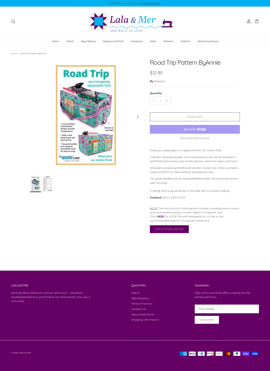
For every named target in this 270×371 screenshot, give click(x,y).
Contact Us (138, 309)
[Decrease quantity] (153, 101)
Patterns (168, 41)
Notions (185, 41)
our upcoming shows (148, 3)
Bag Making (88, 41)
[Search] (13, 21)
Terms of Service (141, 303)
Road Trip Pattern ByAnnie (33, 53)
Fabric (70, 41)
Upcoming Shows (207, 41)
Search (135, 292)
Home (55, 41)
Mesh (153, 41)
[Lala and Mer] (135, 21)
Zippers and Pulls (113, 41)
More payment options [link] (194, 137)
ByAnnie (159, 81)
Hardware (137, 41)
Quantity (156, 93)
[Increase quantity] (168, 101)
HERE (160, 216)
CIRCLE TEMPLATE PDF (169, 229)
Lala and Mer (25, 352)
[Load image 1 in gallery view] (86, 115)
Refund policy (140, 298)
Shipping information (145, 319)
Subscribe (206, 319)
